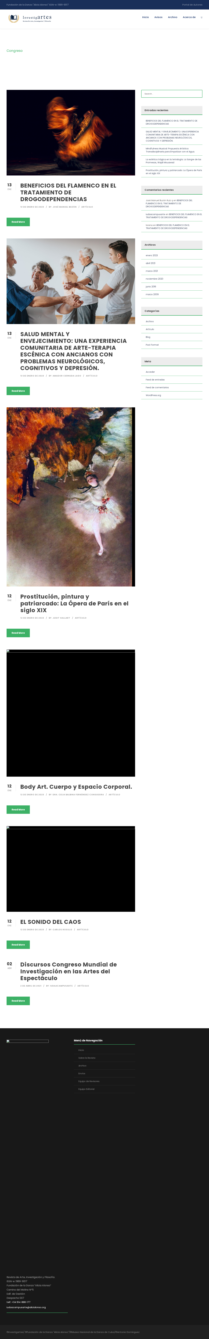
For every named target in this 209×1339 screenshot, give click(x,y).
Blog (148, 337)
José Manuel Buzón (65, 206)
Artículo (87, 206)
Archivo (172, 17)
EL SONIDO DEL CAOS (50, 922)
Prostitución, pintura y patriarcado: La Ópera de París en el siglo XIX (74, 603)
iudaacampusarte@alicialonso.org (26, 1307)
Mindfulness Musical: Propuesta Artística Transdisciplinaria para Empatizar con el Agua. (170, 150)
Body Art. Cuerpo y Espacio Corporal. (77, 787)
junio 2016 (151, 286)
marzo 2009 (152, 294)
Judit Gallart (61, 617)
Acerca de (189, 17)
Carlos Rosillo (62, 929)
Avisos (158, 17)
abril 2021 (150, 263)
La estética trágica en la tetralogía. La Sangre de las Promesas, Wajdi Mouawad (173, 161)
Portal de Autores (192, 4)
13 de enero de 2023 (32, 206)
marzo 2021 (152, 271)
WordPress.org (153, 395)
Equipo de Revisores (88, 1081)
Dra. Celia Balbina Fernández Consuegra (78, 794)
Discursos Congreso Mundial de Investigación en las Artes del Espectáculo (68, 971)
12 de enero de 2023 (32, 617)
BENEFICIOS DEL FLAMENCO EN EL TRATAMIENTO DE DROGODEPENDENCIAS (68, 192)
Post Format (152, 344)
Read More (18, 221)
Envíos (81, 1073)
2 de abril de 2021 (30, 985)
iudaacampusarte (61, 985)
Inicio (145, 17)
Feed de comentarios (157, 387)
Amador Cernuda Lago (67, 375)
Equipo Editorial (86, 1089)
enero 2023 (152, 255)
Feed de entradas (155, 379)
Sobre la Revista (86, 1057)
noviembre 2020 (154, 278)
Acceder (150, 371)
